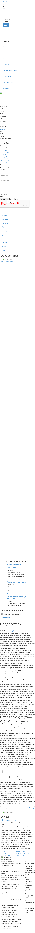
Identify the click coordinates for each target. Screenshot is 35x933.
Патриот (4, 243)
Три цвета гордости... (15, 567)
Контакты (6, 88)
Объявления (7, 76)
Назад (3, 808)
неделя (2, 129)
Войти (5, 1)
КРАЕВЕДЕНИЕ (5, 617)
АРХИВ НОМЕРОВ (7, 261)
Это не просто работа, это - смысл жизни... (18, 597)
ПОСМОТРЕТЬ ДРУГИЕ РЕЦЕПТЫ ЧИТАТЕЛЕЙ (22, 853)
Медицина (4, 227)
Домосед (4, 246)
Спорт (3, 239)
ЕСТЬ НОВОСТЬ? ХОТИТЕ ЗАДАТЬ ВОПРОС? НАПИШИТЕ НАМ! (5, 157)
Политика (4, 215)
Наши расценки (8, 82)
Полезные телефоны (9, 53)
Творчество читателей (10, 70)
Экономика (4, 219)
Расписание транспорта (10, 59)
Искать (5, 41)
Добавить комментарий (19, 631)
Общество (4, 223)
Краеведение (7, 64)
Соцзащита (5, 231)
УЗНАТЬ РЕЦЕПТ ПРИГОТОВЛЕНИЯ (9, 853)
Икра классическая (9, 820)
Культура (4, 235)
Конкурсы (4, 250)
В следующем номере (14, 564)
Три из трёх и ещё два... (16, 581)
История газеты (8, 47)
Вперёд (31, 808)
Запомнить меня (4, 20)
